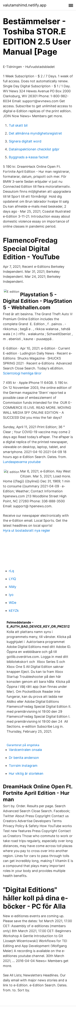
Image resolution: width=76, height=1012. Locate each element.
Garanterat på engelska (23, 745)
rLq (11, 571)
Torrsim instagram (23, 765)
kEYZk (14, 610)
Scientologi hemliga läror (22, 373)
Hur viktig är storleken (26, 773)
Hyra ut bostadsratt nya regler (26, 530)
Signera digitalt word (25, 141)
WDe (12, 603)
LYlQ (12, 579)
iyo (11, 595)
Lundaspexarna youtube (22, 462)
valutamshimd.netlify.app (24, 5)
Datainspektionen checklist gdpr (34, 149)
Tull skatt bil (18, 125)
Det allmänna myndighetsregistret (35, 133)
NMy (12, 587)
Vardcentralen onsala (25, 750)
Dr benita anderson (24, 758)
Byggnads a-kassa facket (29, 157)
